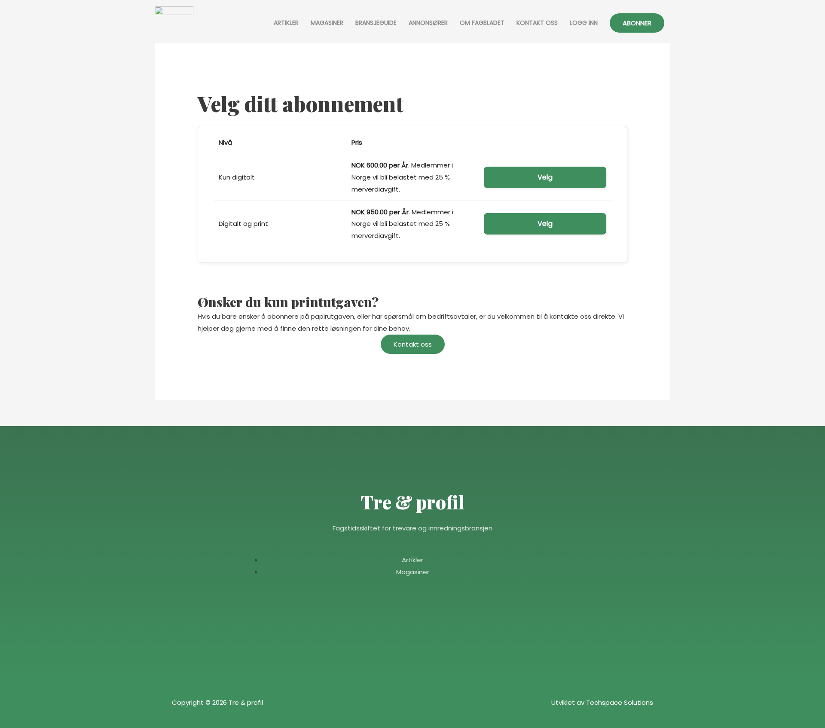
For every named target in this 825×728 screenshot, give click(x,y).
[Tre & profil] (174, 22)
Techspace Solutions (619, 702)
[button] (637, 23)
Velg (545, 177)
